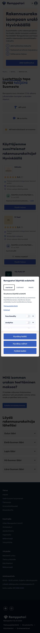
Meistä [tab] (31, 287)
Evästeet (7, 310)
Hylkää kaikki (20, 351)
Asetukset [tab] (9, 287)
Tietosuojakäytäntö (10, 306)
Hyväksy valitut (20, 343)
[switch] (28, 316)
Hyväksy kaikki (20, 336)
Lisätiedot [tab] (20, 287)
